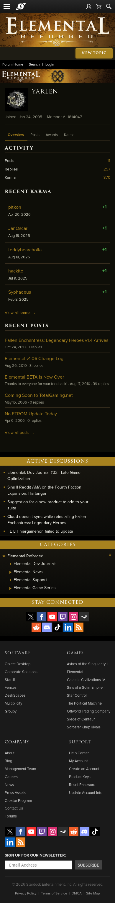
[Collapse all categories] (110, 555)
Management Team (20, 768)
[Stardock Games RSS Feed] (78, 627)
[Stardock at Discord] (47, 627)
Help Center (79, 752)
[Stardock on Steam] (84, 616)
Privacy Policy (26, 893)
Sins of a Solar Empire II (86, 687)
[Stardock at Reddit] (36, 627)
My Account (78, 760)
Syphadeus (19, 292)
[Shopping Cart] (98, 6)
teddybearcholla (25, 249)
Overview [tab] (16, 135)
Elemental (75, 671)
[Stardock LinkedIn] (68, 627)
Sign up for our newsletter (35, 855)
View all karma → (20, 312)
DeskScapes (15, 695)
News (9, 784)
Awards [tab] (52, 134)
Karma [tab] (69, 134)
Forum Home (12, 64)
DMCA (77, 893)
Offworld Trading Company (88, 711)
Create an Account (84, 768)
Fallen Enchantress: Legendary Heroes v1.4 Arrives (56, 340)
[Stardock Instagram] (73, 616)
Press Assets (15, 792)
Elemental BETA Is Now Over (34, 377)
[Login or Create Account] (88, 6)
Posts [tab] (35, 134)
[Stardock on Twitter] (31, 616)
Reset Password (82, 784)
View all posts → (19, 432)
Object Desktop (17, 663)
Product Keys (80, 776)
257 (107, 169)
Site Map (93, 893)
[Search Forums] (108, 6)
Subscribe (88, 865)
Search (34, 64)
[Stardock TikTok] (57, 627)
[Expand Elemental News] (10, 572)
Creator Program (18, 800)
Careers (11, 776)
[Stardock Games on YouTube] (52, 616)
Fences (11, 687)
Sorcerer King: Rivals (84, 727)
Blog (8, 760)
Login (49, 64)
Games (75, 653)
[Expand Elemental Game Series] (10, 588)
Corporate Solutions (21, 671)
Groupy (11, 711)
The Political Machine (84, 703)
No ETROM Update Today (31, 413)
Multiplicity (13, 703)
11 (108, 160)
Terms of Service (54, 893)
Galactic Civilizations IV (86, 679)
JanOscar (17, 228)
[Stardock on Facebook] (41, 616)
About (9, 752)
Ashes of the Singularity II (87, 663)
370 (107, 177)
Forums (11, 816)
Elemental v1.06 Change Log (34, 358)
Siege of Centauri (81, 719)
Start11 (10, 679)
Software (18, 653)
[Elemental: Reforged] (57, 31)
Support (80, 742)
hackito (15, 270)
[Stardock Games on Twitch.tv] (63, 616)
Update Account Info (85, 792)
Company (17, 742)
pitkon (14, 207)
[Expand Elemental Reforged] (3, 557)
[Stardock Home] (21, 6)
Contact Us (14, 808)
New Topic (94, 53)
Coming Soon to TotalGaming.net (39, 395)
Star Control (77, 695)
